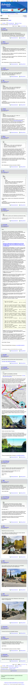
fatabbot (4, 209)
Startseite (2, 13)
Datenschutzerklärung (13, 682)
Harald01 (5, 354)
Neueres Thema (5, 668)
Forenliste (4, 23)
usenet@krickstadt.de (20, 345)
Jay (3, 80)
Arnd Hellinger (6, 461)
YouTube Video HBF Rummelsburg (9, 361)
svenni (9, 20)
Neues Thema (19, 23)
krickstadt (5, 224)
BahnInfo (23, 684)
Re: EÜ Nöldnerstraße (5, 43)
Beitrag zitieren (22, 37)
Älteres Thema (12, 668)
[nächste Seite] (26, 26)
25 (9, 24)
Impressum (6, 682)
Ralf (4, 480)
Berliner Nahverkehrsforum (10, 13)
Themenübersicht (11, 23)
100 (12, 24)
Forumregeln (21, 682)
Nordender (5, 626)
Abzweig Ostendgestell (18, 120)
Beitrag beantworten (14, 37)
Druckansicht (14, 670)
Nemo (4, 41)
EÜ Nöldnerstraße (4, 29)
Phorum (8, 684)
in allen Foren (16, 24)
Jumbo (4, 108)
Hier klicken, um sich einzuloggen (7, 678)
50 (10, 24)
